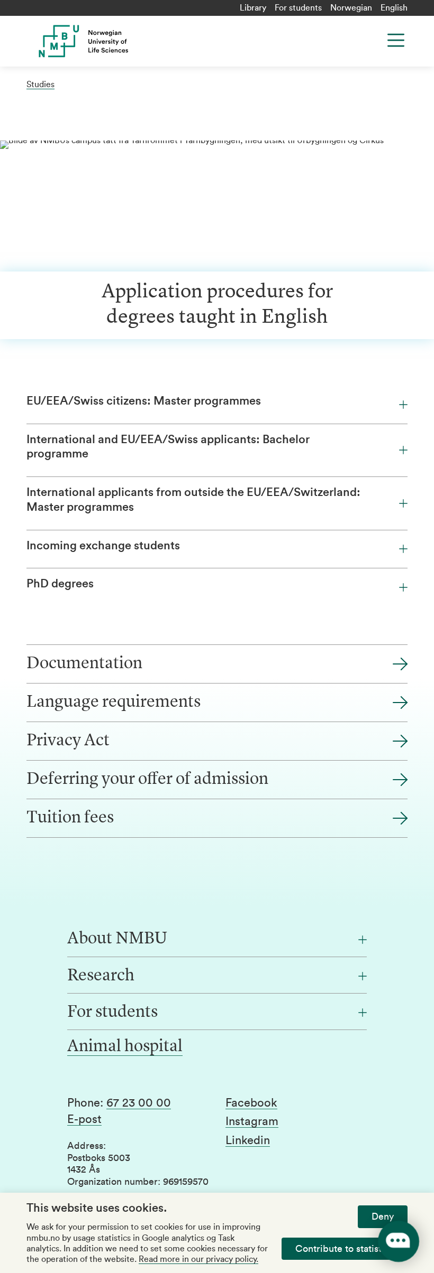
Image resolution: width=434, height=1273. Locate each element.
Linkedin (247, 1140)
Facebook (251, 1103)
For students (298, 8)
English (394, 8)
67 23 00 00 (138, 1103)
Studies (40, 84)
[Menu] (396, 40)
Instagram (251, 1121)
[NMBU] (128, 41)
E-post (84, 1119)
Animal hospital (125, 1046)
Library (253, 8)
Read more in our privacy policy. (198, 1259)
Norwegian (351, 8)
